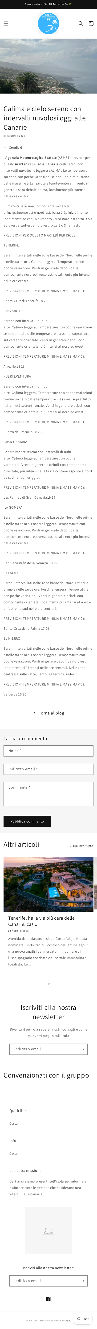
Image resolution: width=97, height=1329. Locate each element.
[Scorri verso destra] (59, 984)
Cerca (13, 1123)
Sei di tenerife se (42, 1320)
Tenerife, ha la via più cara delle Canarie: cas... (41, 921)
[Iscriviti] (82, 1049)
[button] (6, 23)
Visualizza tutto (81, 846)
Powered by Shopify (61, 1320)
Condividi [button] (16, 147)
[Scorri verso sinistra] (38, 984)
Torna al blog (51, 713)
